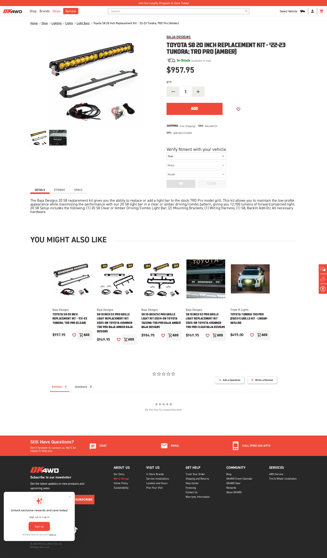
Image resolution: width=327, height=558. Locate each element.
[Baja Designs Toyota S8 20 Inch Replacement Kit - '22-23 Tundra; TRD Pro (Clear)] (72, 279)
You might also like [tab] (68, 239)
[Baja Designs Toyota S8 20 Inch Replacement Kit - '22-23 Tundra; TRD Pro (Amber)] (39, 138)
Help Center (192, 483)
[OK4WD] (12, 11)
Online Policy (121, 483)
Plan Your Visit (154, 487)
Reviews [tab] (57, 386)
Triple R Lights (239, 310)
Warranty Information (198, 496)
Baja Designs (60, 310)
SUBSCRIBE (84, 499)
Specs (78, 190)
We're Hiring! (121, 478)
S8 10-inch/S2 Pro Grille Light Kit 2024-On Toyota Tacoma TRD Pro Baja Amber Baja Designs (161, 321)
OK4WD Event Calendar (239, 478)
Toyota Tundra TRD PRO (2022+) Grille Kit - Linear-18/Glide (249, 319)
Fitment (59, 190)
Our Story (119, 474)
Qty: (169, 82)
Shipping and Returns (197, 478)
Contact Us (192, 492)
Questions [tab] (81, 386)
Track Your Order (195, 474)
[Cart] (321, 11)
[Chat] (323, 269)
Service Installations (157, 478)
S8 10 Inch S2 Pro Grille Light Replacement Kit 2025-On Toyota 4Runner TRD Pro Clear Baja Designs (205, 321)
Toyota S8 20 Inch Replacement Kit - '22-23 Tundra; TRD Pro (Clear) (69, 319)
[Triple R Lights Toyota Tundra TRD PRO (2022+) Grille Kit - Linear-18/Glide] (250, 279)
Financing (191, 487)
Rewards (231, 487)
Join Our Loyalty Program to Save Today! (163, 3)
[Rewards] (323, 279)
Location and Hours (157, 483)
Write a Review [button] (264, 380)
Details (40, 190)
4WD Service (276, 474)
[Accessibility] (323, 289)
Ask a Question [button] (231, 380)
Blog (228, 474)
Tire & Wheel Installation (283, 478)
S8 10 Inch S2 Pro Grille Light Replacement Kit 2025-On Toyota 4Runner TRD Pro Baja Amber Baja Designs (115, 323)
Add (84, 335)
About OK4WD (234, 492)
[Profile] (312, 11)
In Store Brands (155, 474)
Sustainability (121, 487)
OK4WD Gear (233, 483)
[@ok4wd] (75, 530)
